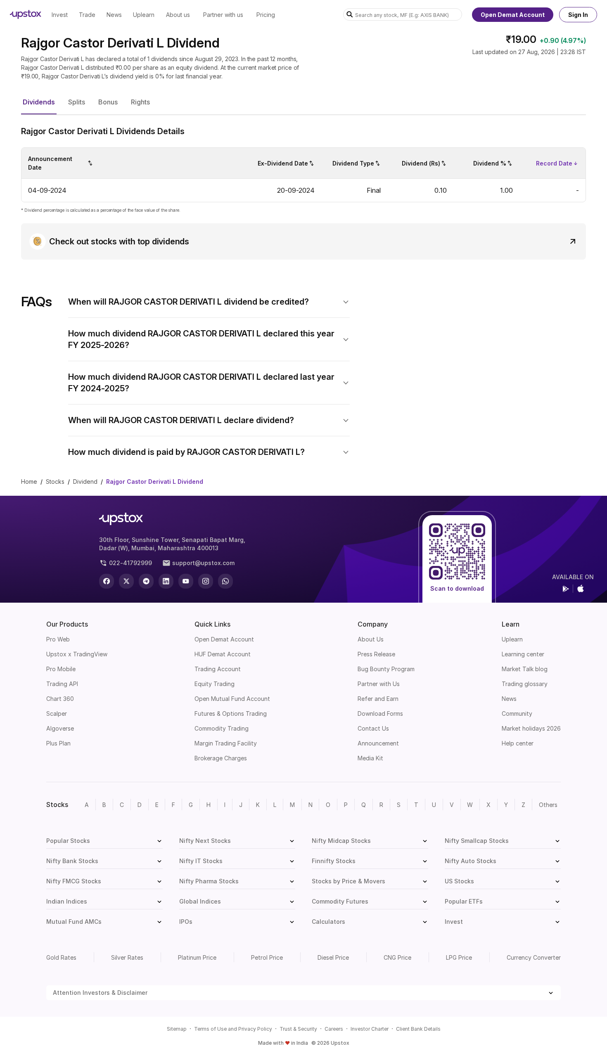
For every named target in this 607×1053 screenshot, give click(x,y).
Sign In (578, 14)
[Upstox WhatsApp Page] (225, 581)
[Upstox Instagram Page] (205, 581)
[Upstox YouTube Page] (185, 581)
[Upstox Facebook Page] (106, 581)
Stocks (55, 481)
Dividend (85, 481)
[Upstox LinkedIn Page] (166, 581)
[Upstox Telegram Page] (146, 581)
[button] (39, 102)
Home (29, 481)
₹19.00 (521, 39)
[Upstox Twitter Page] (126, 581)
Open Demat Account (513, 14)
